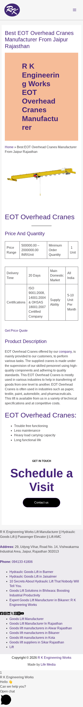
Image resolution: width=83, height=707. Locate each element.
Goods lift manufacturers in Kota (32, 637)
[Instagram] (5, 613)
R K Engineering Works (54, 657)
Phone (5, 561)
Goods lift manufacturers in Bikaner (34, 633)
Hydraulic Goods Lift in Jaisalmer (33, 576)
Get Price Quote (16, 330)
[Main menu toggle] (74, 9)
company (65, 351)
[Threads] (19, 613)
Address (6, 547)
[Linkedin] (8, 613)
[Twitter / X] (12, 613)
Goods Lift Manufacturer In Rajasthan (35, 623)
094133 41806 (22, 561)
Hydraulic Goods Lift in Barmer (31, 572)
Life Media (48, 664)
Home (9, 147)
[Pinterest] (15, 613)
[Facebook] (1, 613)
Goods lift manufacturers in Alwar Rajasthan (40, 628)
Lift (11, 647)
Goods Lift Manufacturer (26, 619)
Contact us (41, 502)
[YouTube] (22, 613)
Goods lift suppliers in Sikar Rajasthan (36, 642)
